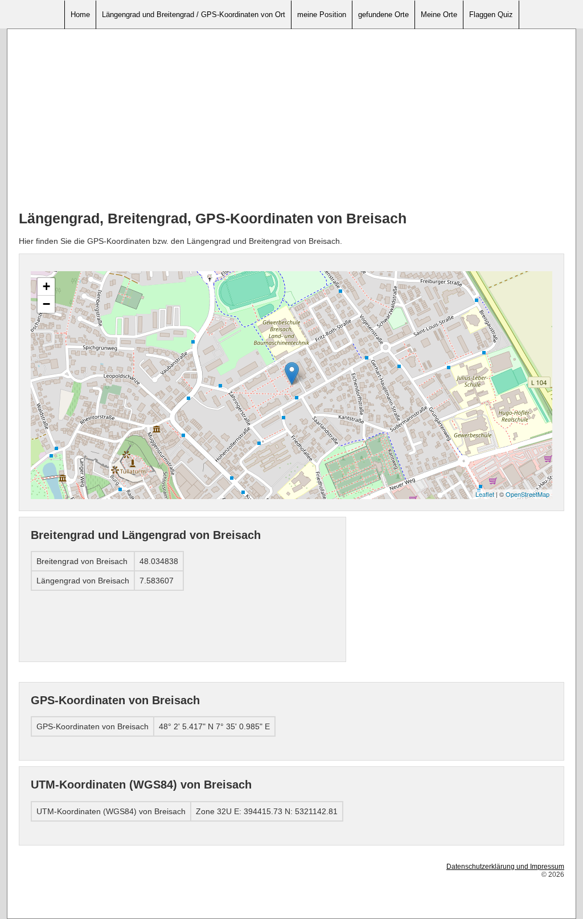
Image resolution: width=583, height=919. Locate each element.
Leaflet (484, 494)
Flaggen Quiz (491, 14)
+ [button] (46, 286)
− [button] (46, 304)
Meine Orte (439, 14)
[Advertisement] (291, 120)
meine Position (321, 14)
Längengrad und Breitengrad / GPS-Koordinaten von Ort (193, 14)
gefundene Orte (383, 14)
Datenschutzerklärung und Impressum (505, 867)
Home (80, 14)
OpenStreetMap (527, 494)
